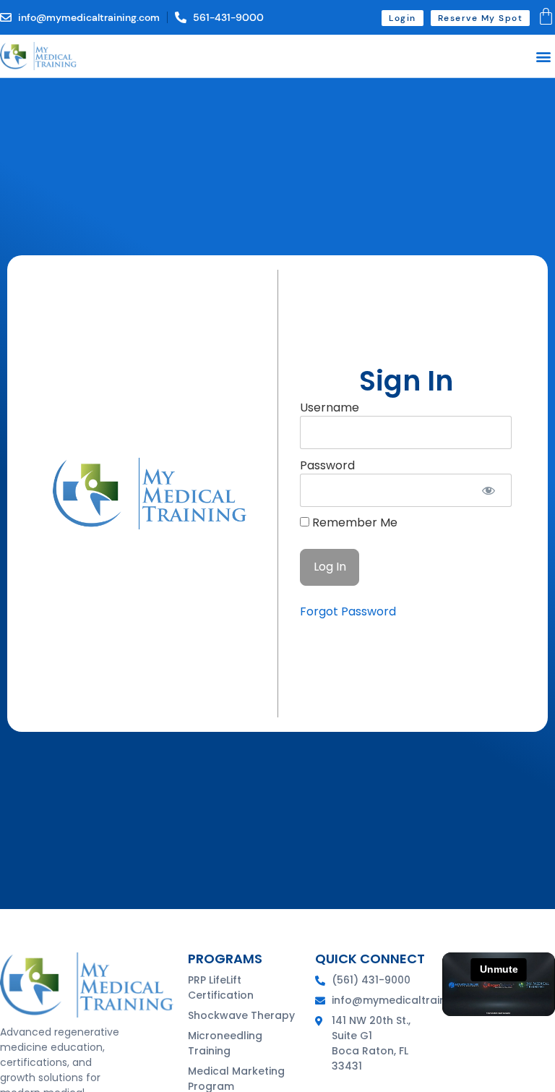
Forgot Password (348, 611)
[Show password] (488, 490)
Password (327, 464)
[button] (543, 56)
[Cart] (546, 16)
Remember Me (353, 523)
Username (329, 406)
